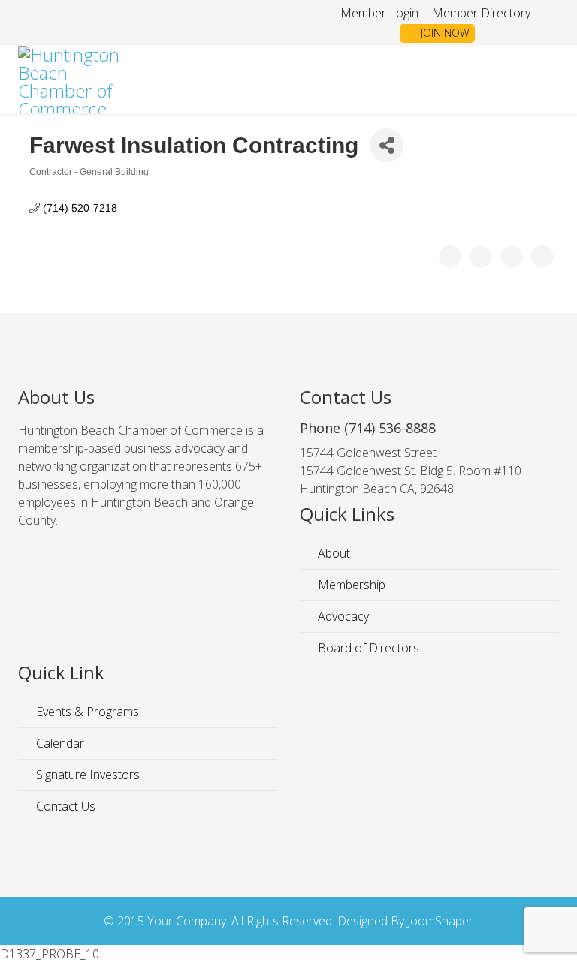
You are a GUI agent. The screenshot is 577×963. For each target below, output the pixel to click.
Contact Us (64, 806)
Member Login (379, 13)
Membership (350, 584)
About (332, 553)
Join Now (443, 33)
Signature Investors (86, 774)
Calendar (58, 743)
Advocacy (342, 616)
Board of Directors (367, 647)
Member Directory (479, 13)
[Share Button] (386, 145)
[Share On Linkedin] (542, 256)
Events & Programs (86, 711)
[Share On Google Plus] (511, 256)
